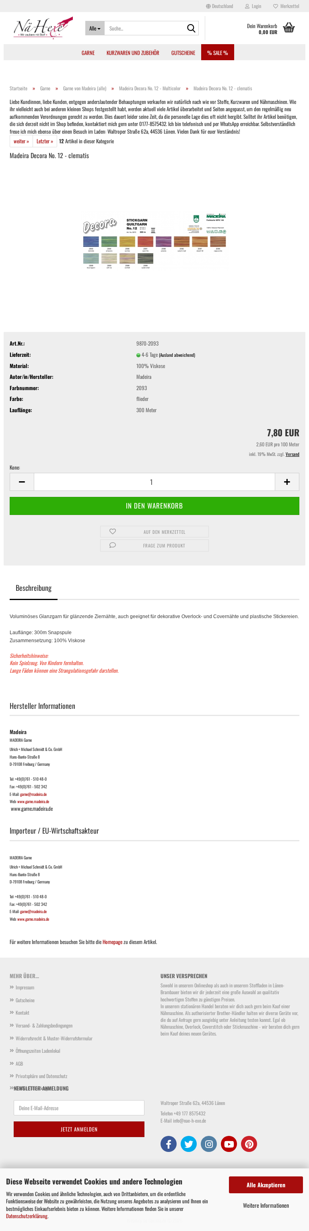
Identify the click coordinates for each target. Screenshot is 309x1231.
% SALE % (217, 53)
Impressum (25, 987)
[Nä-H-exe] (41, 28)
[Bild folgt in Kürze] (154, 227)
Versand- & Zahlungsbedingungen (44, 1025)
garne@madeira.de (33, 794)
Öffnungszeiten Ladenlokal (38, 1050)
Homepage (112, 942)
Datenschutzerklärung (26, 1216)
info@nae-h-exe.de (189, 1120)
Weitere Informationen (266, 1205)
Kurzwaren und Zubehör (133, 53)
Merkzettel (288, 5)
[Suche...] (191, 28)
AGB (19, 1063)
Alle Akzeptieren (266, 1184)
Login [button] (255, 5)
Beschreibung (34, 587)
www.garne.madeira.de (33, 801)
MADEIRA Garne (21, 740)
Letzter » (45, 141)
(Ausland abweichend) (177, 355)
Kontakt (22, 1012)
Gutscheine (183, 53)
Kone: (15, 467)
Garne (88, 53)
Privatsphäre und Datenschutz (41, 1075)
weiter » (21, 141)
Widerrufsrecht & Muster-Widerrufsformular (54, 1038)
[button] (219, 6)
